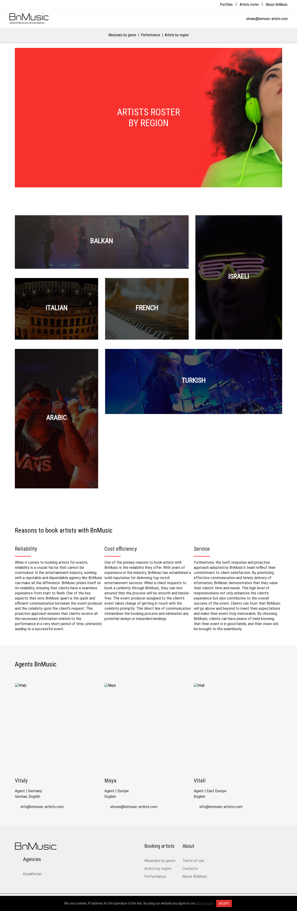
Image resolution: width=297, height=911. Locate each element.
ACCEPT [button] (224, 903)
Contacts (190, 868)
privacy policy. (205, 903)
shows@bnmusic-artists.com (267, 19)
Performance (150, 35)
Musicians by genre (122, 35)
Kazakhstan (32, 874)
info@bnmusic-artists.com (42, 807)
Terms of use (193, 860)
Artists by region (177, 35)
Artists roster (249, 4)
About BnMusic (277, 4)
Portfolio (226, 4)
